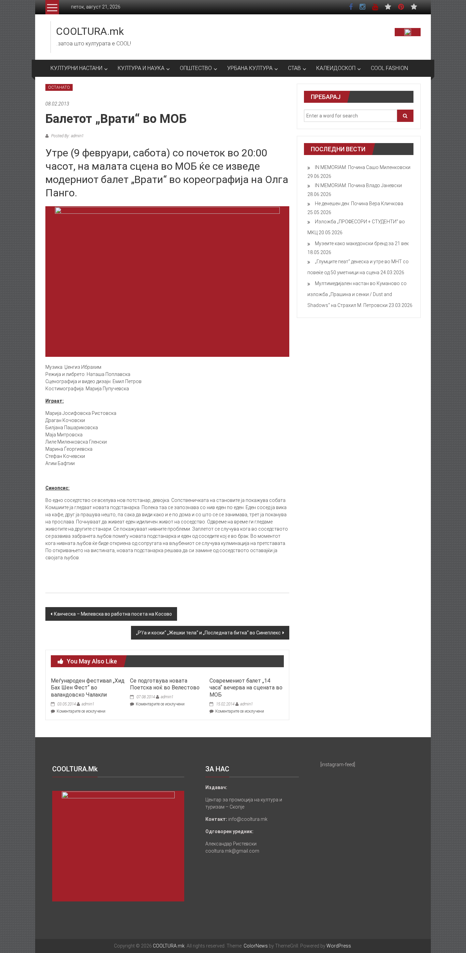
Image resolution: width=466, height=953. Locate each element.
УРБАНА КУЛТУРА (250, 68)
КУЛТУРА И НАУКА (141, 68)
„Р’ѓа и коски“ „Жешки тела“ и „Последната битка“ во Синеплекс (208, 632)
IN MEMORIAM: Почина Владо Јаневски (358, 185)
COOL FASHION (389, 68)
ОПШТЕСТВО (196, 68)
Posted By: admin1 (67, 136)
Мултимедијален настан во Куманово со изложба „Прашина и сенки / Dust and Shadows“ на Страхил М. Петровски (357, 294)
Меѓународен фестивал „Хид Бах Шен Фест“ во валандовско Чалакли (88, 687)
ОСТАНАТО (59, 87)
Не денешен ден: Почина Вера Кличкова (359, 203)
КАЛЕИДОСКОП (335, 68)
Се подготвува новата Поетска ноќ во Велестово (165, 684)
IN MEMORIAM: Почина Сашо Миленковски (362, 167)
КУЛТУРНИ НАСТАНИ (76, 68)
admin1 (88, 704)
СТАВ (294, 68)
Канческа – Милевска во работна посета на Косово (113, 614)
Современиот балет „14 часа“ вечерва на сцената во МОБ (245, 687)
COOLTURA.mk (90, 31)
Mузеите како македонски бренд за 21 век (362, 243)
